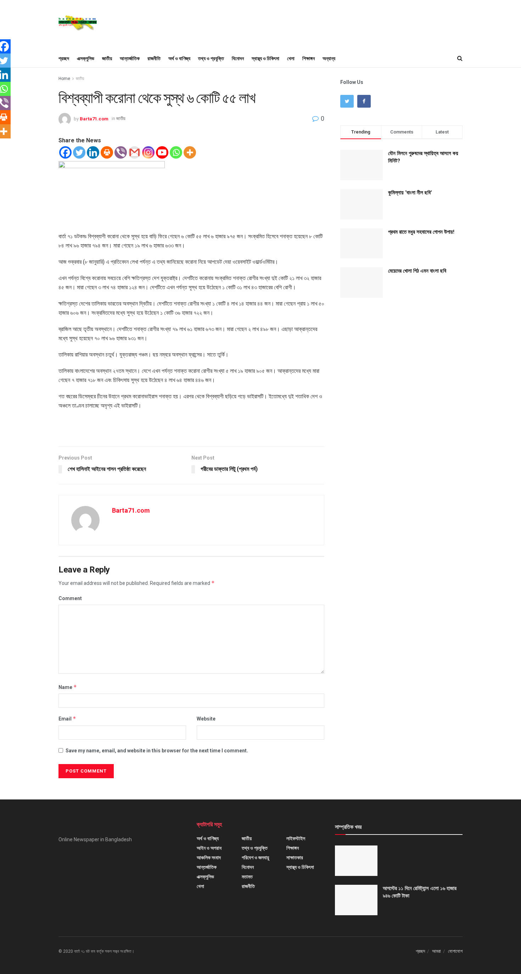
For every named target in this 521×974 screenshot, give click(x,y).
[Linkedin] (93, 152)
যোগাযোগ (455, 951)
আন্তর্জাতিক (130, 58)
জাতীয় (107, 58)
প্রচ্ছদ (63, 58)
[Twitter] (79, 152)
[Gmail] (134, 152)
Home (64, 78)
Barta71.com (94, 118)
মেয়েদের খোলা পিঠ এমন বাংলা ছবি (417, 271)
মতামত (247, 876)
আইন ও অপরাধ (209, 848)
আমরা (436, 951)
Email (67, 718)
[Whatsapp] (176, 152)
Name (67, 687)
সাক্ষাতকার (294, 857)
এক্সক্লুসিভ (85, 58)
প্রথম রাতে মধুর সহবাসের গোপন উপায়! (421, 232)
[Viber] (120, 152)
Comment (70, 598)
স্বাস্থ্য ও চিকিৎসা (265, 58)
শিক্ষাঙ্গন (308, 58)
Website (206, 719)
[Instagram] (148, 152)
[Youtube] (162, 152)
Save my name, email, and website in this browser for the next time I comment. (157, 750)
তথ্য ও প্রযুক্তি (211, 58)
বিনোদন (238, 58)
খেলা (291, 58)
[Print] (107, 152)
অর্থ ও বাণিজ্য (179, 58)
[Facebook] (65, 152)
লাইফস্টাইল (295, 838)
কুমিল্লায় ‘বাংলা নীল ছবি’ (410, 192)
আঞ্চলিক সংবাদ (209, 857)
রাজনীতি (154, 58)
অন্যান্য (329, 58)
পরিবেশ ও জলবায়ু (255, 857)
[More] (190, 152)
